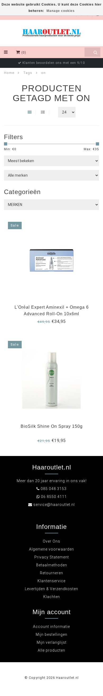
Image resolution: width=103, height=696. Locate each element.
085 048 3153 (54, 489)
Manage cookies (60, 11)
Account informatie (51, 626)
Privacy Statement (51, 557)
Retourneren (51, 573)
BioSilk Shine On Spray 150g (52, 426)
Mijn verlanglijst (52, 642)
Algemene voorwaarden (51, 549)
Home (9, 73)
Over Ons (51, 541)
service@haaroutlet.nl (54, 504)
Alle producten (51, 650)
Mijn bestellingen (51, 634)
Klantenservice (51, 581)
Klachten (51, 597)
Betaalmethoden (51, 565)
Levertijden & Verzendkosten (51, 589)
